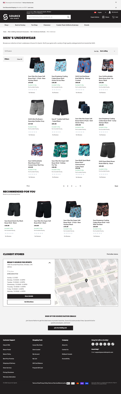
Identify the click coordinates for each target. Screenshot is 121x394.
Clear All (19, 59)
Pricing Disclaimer (8, 372)
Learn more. (31, 7)
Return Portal (7, 349)
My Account (36, 354)
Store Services (7, 367)
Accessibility (66, 358)
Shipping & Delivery (9, 363)
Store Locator (36, 349)
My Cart (35, 358)
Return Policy (7, 354)
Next (116, 186)
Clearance (47, 25)
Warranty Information (9, 377)
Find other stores (112, 254)
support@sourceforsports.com (104, 352)
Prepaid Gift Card (38, 367)
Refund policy (62, 383)
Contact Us (65, 349)
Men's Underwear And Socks (38, 31)
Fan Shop (34, 25)
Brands (86, 25)
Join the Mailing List (60, 328)
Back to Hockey (20, 25)
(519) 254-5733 (12, 274)
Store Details (29, 296)
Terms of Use (36, 383)
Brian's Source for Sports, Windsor (42, 11)
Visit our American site (27, 2)
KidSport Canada (67, 354)
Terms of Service (53, 383)
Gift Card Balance (38, 363)
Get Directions (29, 302)
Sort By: (96, 51)
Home (4, 31)
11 (80, 186)
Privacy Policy (44, 383)
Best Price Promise (8, 358)
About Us (64, 345)
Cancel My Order (38, 345)
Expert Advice (95, 17)
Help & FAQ (6, 345)
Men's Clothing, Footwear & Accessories (18, 31)
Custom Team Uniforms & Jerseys (67, 25)
